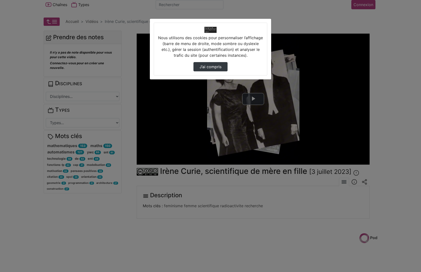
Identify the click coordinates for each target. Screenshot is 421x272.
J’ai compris (210, 66)
